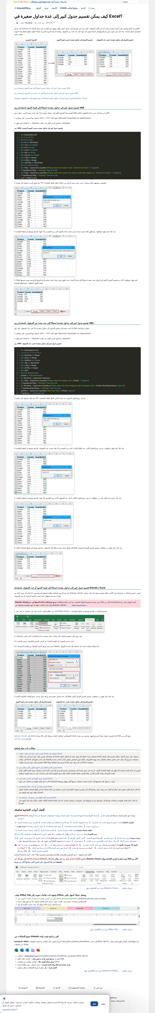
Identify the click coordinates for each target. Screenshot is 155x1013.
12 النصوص (112, 845)
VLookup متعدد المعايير (34, 826)
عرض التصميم (109, 838)
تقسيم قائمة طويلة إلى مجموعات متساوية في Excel (37, 797)
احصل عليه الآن (19, 739)
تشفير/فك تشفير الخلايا (128, 841)
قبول (94, 1004)
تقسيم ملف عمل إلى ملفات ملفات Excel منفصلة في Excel (40, 754)
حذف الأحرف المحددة (90, 845)
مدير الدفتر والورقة (77, 838)
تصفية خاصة (66, 841)
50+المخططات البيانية (68, 845)
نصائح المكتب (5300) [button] (69, 8)
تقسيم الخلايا (36, 851)
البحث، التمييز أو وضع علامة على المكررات (107, 822)
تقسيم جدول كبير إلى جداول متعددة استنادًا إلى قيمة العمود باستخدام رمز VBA (42, 88)
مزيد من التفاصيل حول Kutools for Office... (101, 971)
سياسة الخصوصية (78, 988)
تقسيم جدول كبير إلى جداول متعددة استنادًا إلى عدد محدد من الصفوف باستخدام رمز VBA (46, 93)
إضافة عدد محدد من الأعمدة (78, 834)
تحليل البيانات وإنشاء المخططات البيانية (56, 816)
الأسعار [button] (54, 8)
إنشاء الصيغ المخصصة (80, 816)
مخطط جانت (53, 845)
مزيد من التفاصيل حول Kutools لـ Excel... (102, 888)
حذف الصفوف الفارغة (80, 822)
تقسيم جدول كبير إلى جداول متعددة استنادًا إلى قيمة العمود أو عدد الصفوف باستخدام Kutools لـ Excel (50, 98)
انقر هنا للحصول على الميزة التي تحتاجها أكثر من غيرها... (38, 862)
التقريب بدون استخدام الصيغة (27, 822)
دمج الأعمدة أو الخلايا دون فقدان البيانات (55, 822)
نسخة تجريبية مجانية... (79, 605)
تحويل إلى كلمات (114, 848)
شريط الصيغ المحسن (94, 838)
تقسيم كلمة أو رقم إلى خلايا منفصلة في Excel (35, 786)
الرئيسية (24, 988)
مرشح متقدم (78, 841)
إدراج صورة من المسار (59, 848)
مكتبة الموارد (62, 838)
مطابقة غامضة (77, 826)
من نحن (99, 988)
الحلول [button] (38, 8)
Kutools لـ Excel (20, 736)
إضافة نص (102, 845)
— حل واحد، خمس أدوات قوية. (40, 2)
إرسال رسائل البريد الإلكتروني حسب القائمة (101, 841)
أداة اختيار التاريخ (42, 838)
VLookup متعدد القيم (53, 826)
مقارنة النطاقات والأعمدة (26, 834)
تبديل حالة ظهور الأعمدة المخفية (47, 834)
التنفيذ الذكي (104, 816)
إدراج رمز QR (46, 848)
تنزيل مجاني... (127, 888)
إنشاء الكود (93, 816)
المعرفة (41, 988)
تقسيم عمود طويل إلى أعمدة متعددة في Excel (35, 778)
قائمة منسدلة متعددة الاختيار (27, 830)
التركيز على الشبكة (124, 838)
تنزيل (46, 8)
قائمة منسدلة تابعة (47, 830)
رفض (103, 1004)
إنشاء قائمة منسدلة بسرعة (66, 830)
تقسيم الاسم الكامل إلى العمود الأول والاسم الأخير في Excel (40, 767)
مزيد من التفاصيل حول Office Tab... (104, 929)
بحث (93, 8)
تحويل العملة (102, 848)
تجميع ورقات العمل (26, 838)
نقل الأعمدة (63, 834)
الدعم (83, 8)
